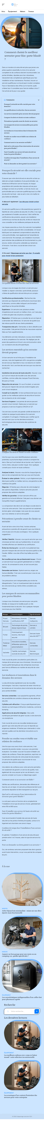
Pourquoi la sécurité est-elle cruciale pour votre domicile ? (19, 105)
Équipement (6, 995)
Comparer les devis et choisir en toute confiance (20, 117)
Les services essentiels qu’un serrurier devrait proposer (22, 114)
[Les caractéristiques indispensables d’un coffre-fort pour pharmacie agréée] (22, 976)
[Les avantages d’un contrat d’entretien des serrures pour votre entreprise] (22, 1075)
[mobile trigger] (4, 4)
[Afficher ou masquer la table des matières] (27, 100)
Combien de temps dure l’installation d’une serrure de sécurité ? (21, 159)
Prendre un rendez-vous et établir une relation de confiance (20, 138)
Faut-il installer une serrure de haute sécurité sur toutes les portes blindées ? (20, 153)
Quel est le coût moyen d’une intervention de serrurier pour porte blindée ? (21, 147)
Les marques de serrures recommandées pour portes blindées (21, 126)
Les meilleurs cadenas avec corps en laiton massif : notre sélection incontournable (20, 1056)
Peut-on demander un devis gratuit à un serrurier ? (20, 164)
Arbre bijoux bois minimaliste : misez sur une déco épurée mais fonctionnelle (21, 912)
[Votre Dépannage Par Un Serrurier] (15, 4)
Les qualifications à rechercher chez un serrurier (20, 110)
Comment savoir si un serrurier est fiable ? (18, 142)
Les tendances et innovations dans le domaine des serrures (20, 132)
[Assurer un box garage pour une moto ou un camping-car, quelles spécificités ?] (22, 933)
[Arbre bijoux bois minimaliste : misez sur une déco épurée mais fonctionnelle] (22, 890)
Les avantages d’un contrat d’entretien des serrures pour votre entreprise (20, 1096)
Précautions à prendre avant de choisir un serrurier (20, 121)
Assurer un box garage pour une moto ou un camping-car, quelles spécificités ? (19, 955)
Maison (4, 908)
